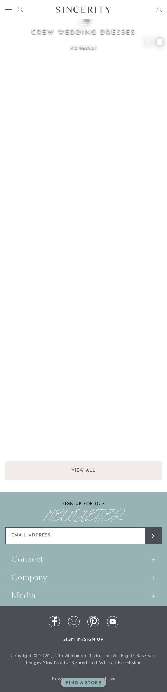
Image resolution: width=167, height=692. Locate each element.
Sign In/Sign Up (83, 640)
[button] (83, 682)
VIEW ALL (83, 470)
